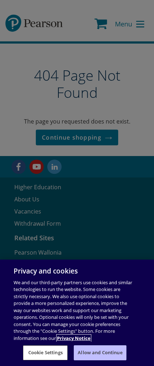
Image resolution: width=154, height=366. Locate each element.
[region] (77, 313)
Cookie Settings (45, 352)
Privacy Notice (74, 338)
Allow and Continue (100, 352)
